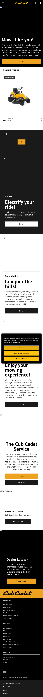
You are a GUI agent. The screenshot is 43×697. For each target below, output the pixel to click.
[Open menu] (3, 3)
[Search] (35, 3)
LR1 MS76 (7, 121)
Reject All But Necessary (21, 353)
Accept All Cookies (21, 358)
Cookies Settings (21, 347)
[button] (4, 672)
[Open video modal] (21, 142)
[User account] (40, 3)
